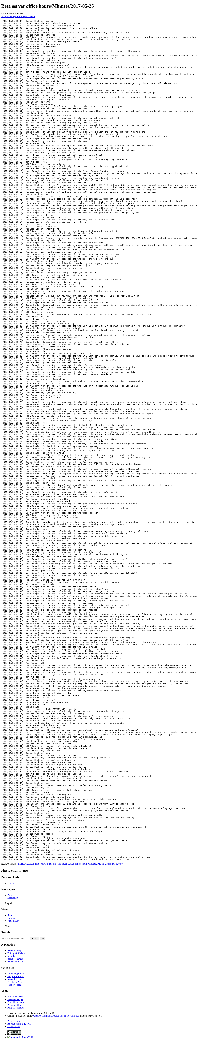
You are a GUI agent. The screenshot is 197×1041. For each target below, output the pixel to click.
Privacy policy (14, 1021)
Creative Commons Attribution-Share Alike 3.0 (56, 1015)
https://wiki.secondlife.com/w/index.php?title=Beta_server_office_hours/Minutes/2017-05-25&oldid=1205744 (71, 863)
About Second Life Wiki (19, 1023)
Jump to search (27, 16)
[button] (3, 903)
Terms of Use (13, 1026)
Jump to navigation (10, 16)
